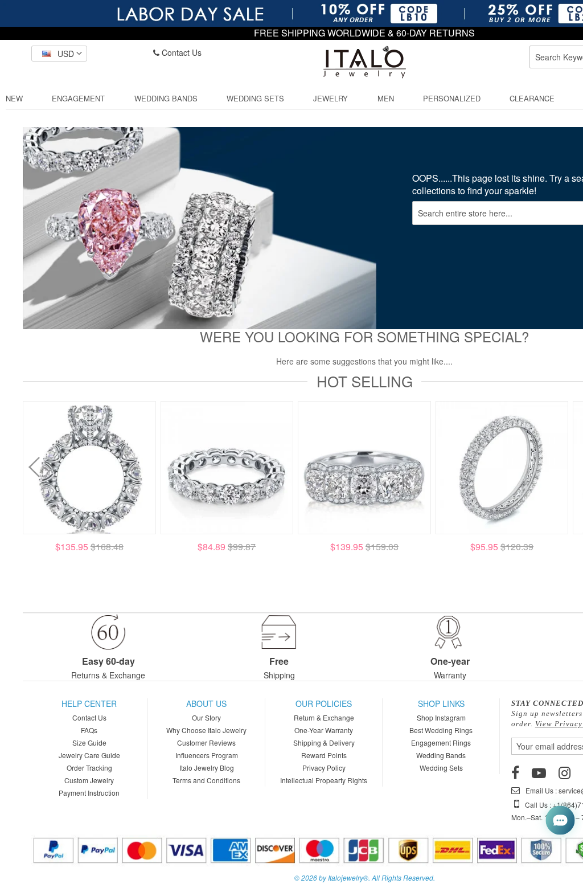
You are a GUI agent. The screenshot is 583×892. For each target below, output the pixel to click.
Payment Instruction (89, 792)
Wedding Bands (441, 755)
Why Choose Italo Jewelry (206, 730)
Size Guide (89, 742)
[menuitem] (14, 98)
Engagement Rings (441, 742)
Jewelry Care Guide (89, 755)
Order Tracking (89, 767)
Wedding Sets (441, 767)
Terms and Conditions (206, 780)
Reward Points (324, 755)
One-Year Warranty (323, 730)
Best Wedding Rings (441, 730)
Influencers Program (206, 755)
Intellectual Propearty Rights (323, 780)
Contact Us (180, 52)
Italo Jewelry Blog (206, 767)
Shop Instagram (441, 717)
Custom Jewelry (89, 780)
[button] (59, 53)
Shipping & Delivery (324, 742)
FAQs (89, 730)
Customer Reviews (206, 742)
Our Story (206, 717)
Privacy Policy (324, 767)
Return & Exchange (324, 717)
